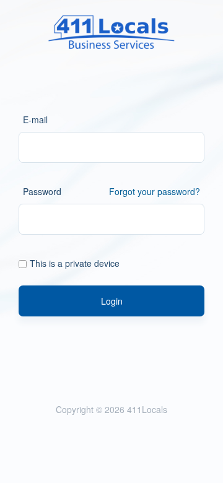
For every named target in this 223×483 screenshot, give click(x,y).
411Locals (147, 409)
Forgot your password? (154, 191)
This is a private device (75, 263)
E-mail (35, 119)
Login (112, 301)
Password (42, 191)
